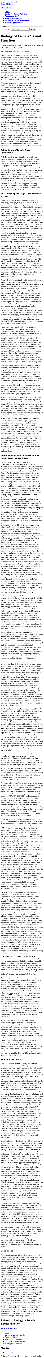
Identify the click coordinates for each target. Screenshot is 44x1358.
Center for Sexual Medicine (16, 14)
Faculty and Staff (12, 16)
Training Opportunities (14, 23)
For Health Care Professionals (17, 20)
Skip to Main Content (9, 2)
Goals (7, 12)
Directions (9, 1352)
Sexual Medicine (9, 1328)
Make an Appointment (14, 18)
